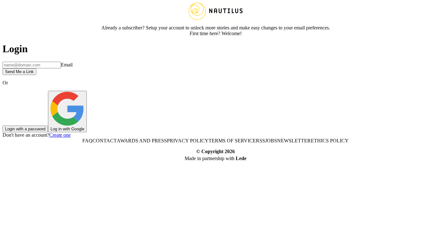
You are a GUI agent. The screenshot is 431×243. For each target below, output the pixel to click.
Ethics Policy (330, 140)
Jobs (271, 140)
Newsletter (294, 140)
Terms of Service (232, 140)
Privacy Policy (188, 140)
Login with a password (25, 129)
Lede (241, 158)
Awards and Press (142, 140)
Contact (104, 140)
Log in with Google (67, 129)
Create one (60, 135)
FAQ (87, 140)
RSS (260, 140)
